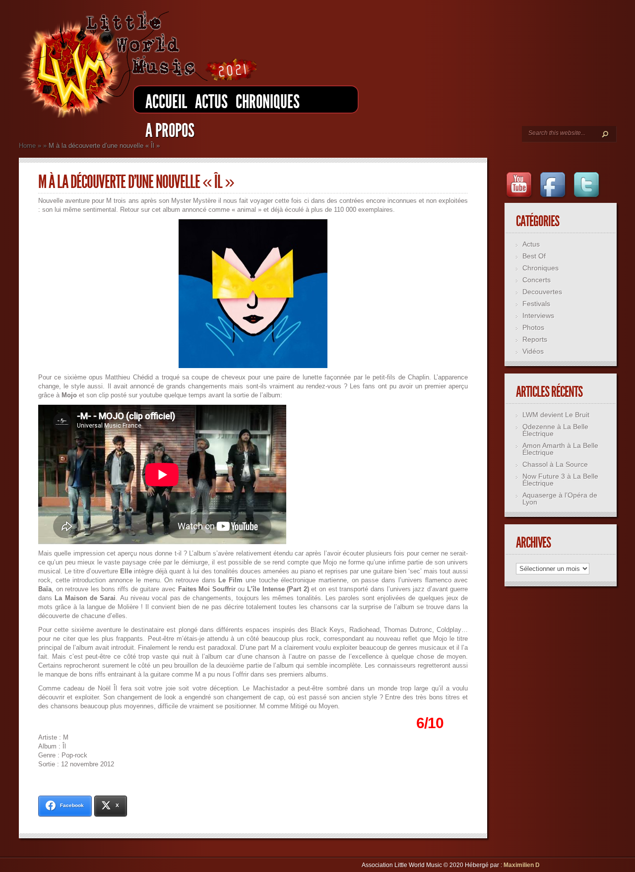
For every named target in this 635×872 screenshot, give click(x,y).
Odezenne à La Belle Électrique (555, 430)
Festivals (536, 304)
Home (27, 145)
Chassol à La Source (555, 464)
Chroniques (268, 102)
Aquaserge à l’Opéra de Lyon (559, 498)
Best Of (534, 256)
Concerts (536, 280)
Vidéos (533, 351)
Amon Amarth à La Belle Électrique (560, 448)
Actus (211, 102)
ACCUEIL (166, 102)
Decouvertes (542, 292)
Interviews (538, 315)
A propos (169, 131)
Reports (534, 339)
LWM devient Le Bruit (555, 415)
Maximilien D (522, 865)
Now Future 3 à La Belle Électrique (560, 479)
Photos (533, 327)
